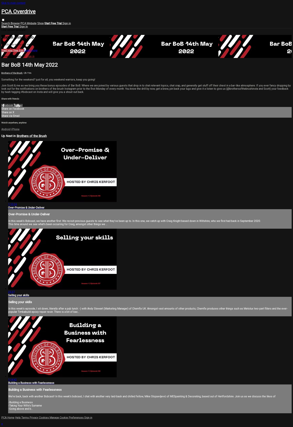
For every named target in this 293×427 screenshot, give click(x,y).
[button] (3, 20)
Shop (40, 23)
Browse (15, 23)
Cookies (44, 417)
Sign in (66, 23)
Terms (25, 417)
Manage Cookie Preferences (67, 417)
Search (6, 23)
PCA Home (7, 417)
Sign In (23, 26)
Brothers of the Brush (12, 73)
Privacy (34, 417)
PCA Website (29, 23)
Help (18, 417)
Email (19, 105)
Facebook (7, 105)
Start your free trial (12, 50)
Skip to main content (13, 3)
